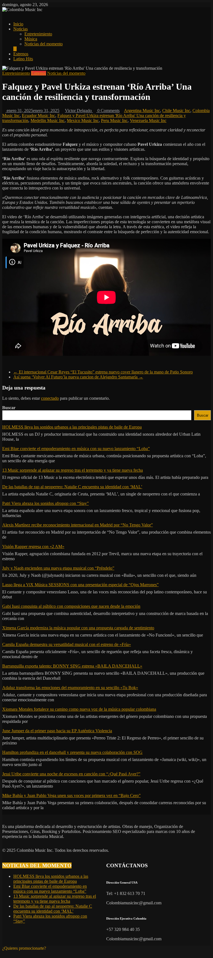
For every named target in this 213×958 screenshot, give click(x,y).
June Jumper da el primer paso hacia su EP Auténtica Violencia (57, 730)
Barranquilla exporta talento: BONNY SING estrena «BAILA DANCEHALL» (72, 666)
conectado (50, 398)
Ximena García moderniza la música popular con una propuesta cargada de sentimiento (78, 627)
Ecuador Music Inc (38, 115)
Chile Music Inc (176, 110)
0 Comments (108, 110)
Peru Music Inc (114, 120)
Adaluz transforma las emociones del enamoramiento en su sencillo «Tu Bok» (70, 687)
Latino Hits (23, 58)
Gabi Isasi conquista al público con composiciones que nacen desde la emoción (71, 606)
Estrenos (20, 53)
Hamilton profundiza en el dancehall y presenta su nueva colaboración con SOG (72, 752)
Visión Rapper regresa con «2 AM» (33, 546)
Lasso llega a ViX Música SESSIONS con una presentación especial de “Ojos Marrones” (80, 584)
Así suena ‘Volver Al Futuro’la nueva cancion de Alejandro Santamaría (78, 377)
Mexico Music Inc (83, 120)
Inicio (18, 24)
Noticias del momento (43, 43)
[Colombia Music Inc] (4, 14)
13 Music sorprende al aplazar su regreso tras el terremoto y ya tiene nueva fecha (72, 470)
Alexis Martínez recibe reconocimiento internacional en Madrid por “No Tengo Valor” (77, 525)
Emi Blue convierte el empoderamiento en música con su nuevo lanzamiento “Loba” (76, 448)
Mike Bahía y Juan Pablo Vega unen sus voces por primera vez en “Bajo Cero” (71, 795)
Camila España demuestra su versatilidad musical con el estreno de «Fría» (66, 644)
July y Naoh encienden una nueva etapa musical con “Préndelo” (58, 568)
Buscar (9, 407)
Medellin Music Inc (48, 120)
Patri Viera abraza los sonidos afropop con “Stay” (45, 503)
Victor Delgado (79, 110)
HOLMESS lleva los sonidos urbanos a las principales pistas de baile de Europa (72, 427)
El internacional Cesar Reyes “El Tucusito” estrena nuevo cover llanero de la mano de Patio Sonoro (103, 372)
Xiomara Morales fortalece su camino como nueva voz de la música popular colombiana (79, 709)
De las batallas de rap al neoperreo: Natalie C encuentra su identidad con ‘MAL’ (72, 486)
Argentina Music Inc (142, 110)
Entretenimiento (38, 34)
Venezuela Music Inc (148, 120)
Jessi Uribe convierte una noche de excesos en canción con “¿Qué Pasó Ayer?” (71, 774)
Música (30, 39)
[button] (24, 948)
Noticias (20, 29)
